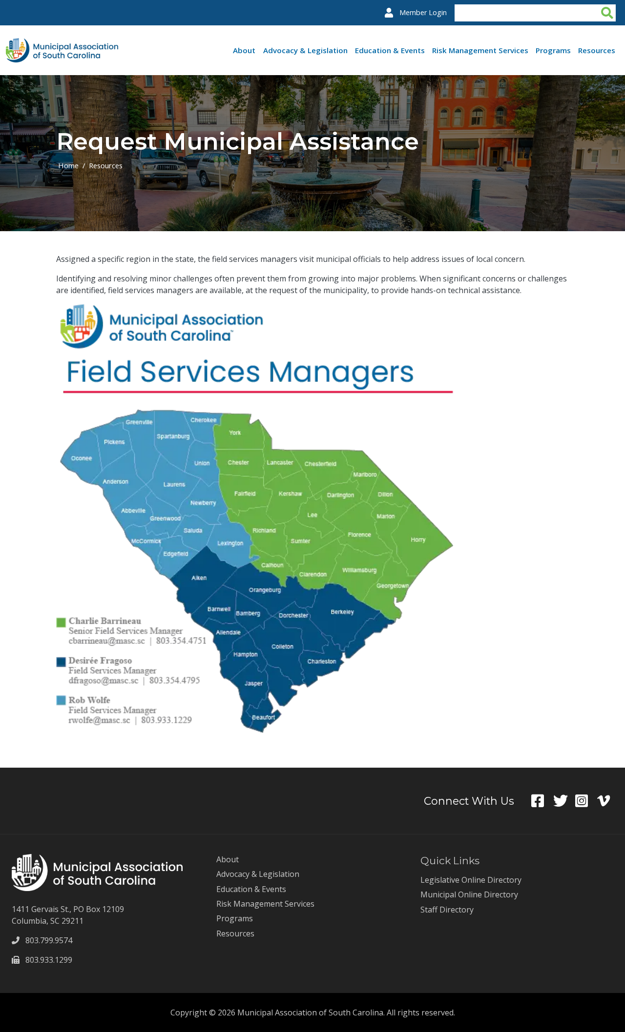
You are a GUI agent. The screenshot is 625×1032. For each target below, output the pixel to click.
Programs (553, 50)
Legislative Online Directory (470, 879)
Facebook (542, 801)
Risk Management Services (480, 50)
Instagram (586, 801)
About (244, 50)
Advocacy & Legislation (305, 50)
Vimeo (608, 801)
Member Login (423, 12)
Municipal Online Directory (469, 894)
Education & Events (390, 50)
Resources (596, 50)
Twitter (564, 801)
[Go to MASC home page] (62, 44)
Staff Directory (447, 909)
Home (68, 165)
